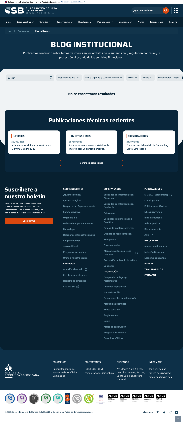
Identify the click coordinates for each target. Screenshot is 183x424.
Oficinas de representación (118, 234)
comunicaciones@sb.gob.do (99, 373)
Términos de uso (157, 369)
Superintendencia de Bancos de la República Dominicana (38, 412)
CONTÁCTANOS (93, 362)
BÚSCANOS (123, 362)
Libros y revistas (153, 212)
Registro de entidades (74, 281)
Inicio (8, 22)
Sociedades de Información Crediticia (118, 220)
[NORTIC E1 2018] (34, 398)
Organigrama (70, 217)
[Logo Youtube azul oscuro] (176, 412)
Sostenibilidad (70, 246)
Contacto (173, 22)
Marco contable (112, 309)
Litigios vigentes (71, 240)
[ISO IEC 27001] (137, 402)
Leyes (107, 321)
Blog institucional (42, 30)
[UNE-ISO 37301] (161, 402)
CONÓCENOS (59, 362)
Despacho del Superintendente (79, 206)
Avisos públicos (152, 223)
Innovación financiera (155, 246)
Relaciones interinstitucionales (79, 235)
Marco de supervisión (115, 327)
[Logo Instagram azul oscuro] (170, 412)
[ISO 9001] (113, 402)
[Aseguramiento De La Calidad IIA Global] (67, 403)
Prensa (141, 22)
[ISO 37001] (149, 402)
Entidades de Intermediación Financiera (119, 196)
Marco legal (69, 229)
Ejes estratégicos (72, 200)
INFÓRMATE (155, 362)
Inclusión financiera (154, 252)
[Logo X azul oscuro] (158, 412)
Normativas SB (112, 292)
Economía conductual (155, 258)
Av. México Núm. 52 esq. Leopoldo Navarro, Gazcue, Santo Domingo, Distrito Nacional (131, 374)
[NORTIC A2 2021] (10, 398)
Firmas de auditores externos (119, 228)
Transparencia (156, 22)
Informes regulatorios (115, 286)
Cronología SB (151, 200)
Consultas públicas (113, 338)
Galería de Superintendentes (78, 223)
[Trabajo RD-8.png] (101, 403)
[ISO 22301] (125, 402)
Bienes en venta (152, 229)
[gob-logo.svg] (22, 371)
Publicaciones (23, 30)
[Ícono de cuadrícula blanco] (176, 10)
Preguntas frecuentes (74, 252)
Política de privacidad (160, 373)
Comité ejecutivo (71, 212)
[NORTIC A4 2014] (22, 398)
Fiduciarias (109, 213)
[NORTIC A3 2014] (46, 398)
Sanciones (109, 266)
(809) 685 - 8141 (94, 369)
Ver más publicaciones (91, 163)
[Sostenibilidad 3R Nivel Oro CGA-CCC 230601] (89, 402)
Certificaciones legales (74, 275)
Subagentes (110, 239)
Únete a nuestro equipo (75, 258)
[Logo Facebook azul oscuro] (164, 412)
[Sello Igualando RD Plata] (77, 403)
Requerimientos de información (120, 298)
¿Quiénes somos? (72, 194)
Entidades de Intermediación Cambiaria (119, 205)
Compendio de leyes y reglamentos (115, 279)
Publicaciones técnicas (155, 206)
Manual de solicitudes (115, 304)
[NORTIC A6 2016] (58, 398)
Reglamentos (111, 315)
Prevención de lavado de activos (120, 260)
